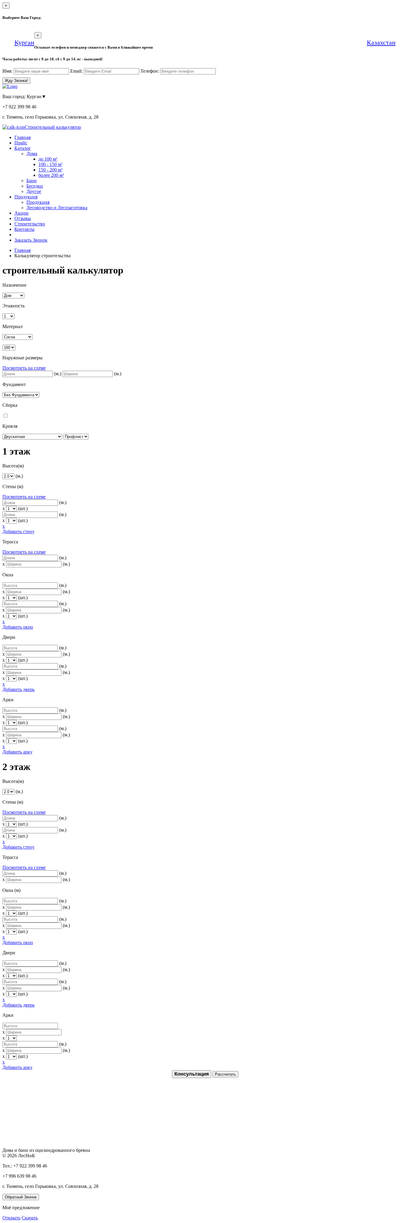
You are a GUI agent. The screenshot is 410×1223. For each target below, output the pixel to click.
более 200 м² (51, 175)
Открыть (11, 1217)
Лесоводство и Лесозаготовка (56, 207)
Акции (21, 213)
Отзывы (22, 218)
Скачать (30, 1217)
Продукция (26, 196)
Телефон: (149, 71)
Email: (76, 71)
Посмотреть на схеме (24, 367)
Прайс (20, 142)
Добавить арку (17, 751)
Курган (24, 42)
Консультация (191, 1074)
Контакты (24, 229)
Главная (22, 137)
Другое (33, 191)
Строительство (29, 223)
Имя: (7, 71)
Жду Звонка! (16, 80)
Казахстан (381, 42)
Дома (31, 153)
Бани (31, 180)
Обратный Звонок (21, 1197)
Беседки (34, 186)
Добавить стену (18, 531)
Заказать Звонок (30, 240)
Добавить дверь (18, 689)
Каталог (22, 148)
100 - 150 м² (50, 164)
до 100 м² (47, 159)
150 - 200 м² (50, 169)
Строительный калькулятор (53, 127)
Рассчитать (225, 1074)
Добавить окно (17, 627)
